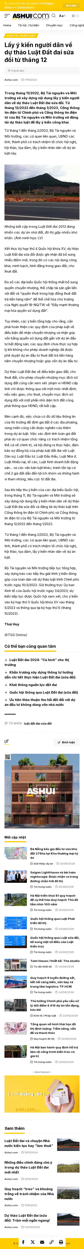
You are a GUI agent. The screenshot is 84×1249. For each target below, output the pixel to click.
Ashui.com (11, 79)
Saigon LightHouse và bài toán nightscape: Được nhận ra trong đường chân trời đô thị (54, 877)
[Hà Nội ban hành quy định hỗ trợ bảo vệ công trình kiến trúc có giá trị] (15, 1051)
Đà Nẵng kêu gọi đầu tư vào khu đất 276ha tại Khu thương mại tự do (54, 853)
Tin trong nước (43, 886)
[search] (54, 15)
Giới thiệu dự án (43, 863)
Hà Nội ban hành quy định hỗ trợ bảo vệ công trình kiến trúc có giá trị (54, 1052)
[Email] (42, 1242)
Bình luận (68, 742)
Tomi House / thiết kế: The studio (55, 961)
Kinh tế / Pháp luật (21, 35)
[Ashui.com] (31, 16)
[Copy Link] (51, 1242)
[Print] (61, 1242)
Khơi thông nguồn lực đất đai (33, 685)
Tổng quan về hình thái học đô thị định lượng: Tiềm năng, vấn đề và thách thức (53, 1028)
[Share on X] (32, 1242)
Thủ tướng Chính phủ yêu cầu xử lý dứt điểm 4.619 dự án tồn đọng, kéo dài (55, 1005)
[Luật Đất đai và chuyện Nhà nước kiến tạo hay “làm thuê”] (68, 1144)
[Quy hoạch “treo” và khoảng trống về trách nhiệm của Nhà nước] (68, 1193)
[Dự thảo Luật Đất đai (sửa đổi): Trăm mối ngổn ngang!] (68, 1219)
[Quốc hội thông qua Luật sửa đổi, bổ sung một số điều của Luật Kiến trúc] (15, 942)
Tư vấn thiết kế (43, 966)
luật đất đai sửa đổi (38, 723)
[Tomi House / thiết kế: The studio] (15, 965)
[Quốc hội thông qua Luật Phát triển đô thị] (15, 923)
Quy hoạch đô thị (44, 1038)
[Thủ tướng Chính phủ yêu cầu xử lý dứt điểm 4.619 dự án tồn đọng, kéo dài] (15, 1005)
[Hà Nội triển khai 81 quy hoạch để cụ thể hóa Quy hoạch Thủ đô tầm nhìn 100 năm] (15, 900)
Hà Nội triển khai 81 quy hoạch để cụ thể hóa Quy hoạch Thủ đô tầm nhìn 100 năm (54, 900)
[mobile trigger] (8, 16)
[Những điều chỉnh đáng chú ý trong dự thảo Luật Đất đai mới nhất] (68, 1166)
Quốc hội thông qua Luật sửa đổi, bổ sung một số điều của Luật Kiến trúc (55, 942)
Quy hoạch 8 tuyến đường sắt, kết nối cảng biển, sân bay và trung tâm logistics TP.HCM (52, 982)
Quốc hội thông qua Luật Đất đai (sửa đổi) (43, 692)
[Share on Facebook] (23, 1242)
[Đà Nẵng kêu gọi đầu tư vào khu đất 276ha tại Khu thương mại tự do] (15, 853)
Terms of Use (25, 7)
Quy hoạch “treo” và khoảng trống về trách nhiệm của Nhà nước (29, 1194)
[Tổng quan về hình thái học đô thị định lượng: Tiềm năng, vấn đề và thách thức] (15, 1028)
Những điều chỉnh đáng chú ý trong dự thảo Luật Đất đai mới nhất (28, 1167)
